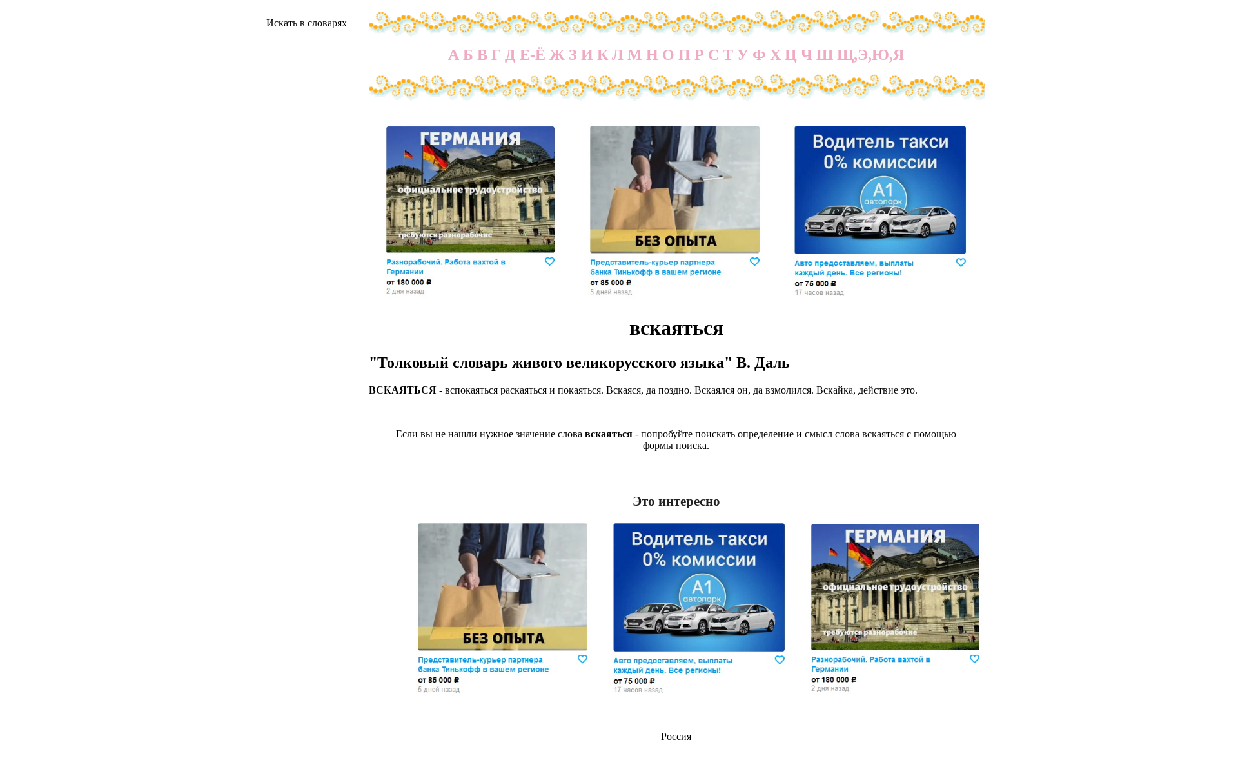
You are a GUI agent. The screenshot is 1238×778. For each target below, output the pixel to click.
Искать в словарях (306, 22)
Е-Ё (532, 54)
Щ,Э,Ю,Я (870, 54)
